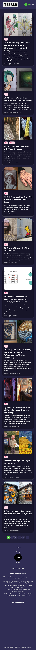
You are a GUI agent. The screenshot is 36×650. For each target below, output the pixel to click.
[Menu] (33, 4)
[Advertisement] (18, 622)
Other (12, 143)
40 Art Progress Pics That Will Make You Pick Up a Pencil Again (18, 199)
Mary (18, 552)
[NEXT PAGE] (27, 537)
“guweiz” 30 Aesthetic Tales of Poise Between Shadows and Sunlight (17, 410)
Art (6, 39)
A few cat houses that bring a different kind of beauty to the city (18, 513)
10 (23, 537)
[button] (27, 537)
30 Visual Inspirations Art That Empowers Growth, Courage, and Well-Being (15, 299)
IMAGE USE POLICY (18, 568)
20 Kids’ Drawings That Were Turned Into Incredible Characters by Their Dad (17, 45)
